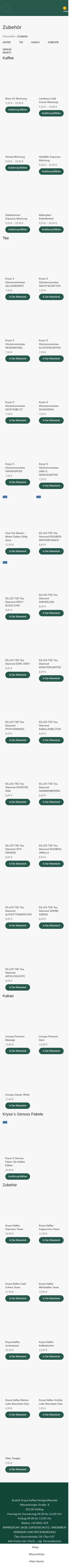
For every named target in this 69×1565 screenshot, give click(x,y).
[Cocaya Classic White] (18, 1075)
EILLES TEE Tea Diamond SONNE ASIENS (48, 911)
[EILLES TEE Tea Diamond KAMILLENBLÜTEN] (51, 703)
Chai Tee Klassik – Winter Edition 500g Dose (16, 537)
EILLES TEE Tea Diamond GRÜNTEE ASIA (16, 787)
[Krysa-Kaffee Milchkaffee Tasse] (51, 1265)
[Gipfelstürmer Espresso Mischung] (18, 196)
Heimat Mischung (15, 156)
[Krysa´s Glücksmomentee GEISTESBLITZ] (18, 383)
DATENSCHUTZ (39, 1527)
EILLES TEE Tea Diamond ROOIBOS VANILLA (50, 849)
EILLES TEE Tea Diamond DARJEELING (48, 598)
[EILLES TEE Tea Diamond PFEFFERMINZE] (18, 703)
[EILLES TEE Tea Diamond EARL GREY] (18, 641)
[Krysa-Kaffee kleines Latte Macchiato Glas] (18, 1381)
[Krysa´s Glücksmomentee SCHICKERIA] (51, 383)
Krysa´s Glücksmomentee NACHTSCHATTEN (50, 282)
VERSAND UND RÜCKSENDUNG (34, 1532)
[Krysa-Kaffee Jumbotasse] (18, 1323)
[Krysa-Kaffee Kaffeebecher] (51, 1323)
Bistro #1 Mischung (16, 98)
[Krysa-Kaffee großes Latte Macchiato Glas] (51, 1381)
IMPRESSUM (11, 1527)
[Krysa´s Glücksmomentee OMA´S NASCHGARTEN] (51, 445)
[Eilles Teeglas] (18, 1439)
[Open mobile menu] (6, 8)
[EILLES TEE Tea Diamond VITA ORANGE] (18, 826)
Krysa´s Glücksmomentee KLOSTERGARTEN (50, 344)
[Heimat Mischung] (18, 138)
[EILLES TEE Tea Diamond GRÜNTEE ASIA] (18, 765)
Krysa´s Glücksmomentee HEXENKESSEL (15, 344)
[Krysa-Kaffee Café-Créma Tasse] (18, 1265)
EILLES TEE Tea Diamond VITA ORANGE (14, 849)
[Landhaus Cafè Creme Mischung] (51, 79)
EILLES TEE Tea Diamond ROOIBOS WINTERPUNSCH (50, 537)
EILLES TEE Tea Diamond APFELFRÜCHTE (15, 973)
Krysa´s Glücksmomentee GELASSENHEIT (15, 282)
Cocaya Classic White (17, 1094)
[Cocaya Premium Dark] (51, 1017)
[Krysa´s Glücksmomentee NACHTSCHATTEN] (51, 259)
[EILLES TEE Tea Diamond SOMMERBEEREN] (51, 765)
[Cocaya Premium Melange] (18, 1017)
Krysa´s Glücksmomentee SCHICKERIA (49, 406)
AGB (24, 1527)
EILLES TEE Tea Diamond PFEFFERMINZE (14, 725)
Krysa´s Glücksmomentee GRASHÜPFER (15, 467)
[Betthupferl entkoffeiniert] (51, 196)
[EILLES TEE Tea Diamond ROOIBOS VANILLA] (51, 826)
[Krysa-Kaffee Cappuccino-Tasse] (51, 1206)
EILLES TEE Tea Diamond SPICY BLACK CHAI (14, 602)
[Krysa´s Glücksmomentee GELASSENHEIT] (18, 259)
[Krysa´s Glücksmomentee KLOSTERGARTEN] (51, 321)
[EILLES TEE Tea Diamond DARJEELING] (51, 576)
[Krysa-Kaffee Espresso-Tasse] (18, 1206)
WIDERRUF (59, 1527)
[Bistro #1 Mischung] (18, 79)
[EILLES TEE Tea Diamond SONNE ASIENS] (51, 888)
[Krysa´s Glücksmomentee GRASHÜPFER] (18, 445)
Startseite (9, 36)
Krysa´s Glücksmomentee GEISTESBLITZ (15, 406)
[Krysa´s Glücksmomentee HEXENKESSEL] (18, 321)
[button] (17, 297)
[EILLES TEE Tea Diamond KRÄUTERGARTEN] (51, 641)
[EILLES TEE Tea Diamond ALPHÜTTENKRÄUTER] (18, 888)
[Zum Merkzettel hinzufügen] (30, 67)
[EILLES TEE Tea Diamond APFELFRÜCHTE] (18, 950)
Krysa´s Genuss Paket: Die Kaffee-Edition (15, 1162)
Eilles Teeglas (13, 1458)
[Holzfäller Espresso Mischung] (51, 138)
